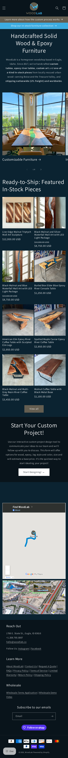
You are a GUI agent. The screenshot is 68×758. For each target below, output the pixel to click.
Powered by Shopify (41, 752)
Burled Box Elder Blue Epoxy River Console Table (49, 287)
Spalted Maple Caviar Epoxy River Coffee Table (49, 341)
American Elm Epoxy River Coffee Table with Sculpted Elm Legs (17, 342)
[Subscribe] (52, 716)
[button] (3, 8)
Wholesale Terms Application (21, 692)
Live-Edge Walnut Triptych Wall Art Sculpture (16, 233)
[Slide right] (40, 169)
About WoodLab (14, 666)
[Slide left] (27, 169)
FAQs (8, 670)
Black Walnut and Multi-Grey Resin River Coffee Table (15, 392)
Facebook (36, 648)
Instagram (23, 648)
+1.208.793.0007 (14, 637)
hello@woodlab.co (16, 641)
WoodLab (29, 752)
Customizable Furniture (19, 159)
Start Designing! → (34, 472)
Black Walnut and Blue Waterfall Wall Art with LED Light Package (17, 288)
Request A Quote (47, 666)
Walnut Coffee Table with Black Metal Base (48, 391)
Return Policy (25, 674)
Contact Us (31, 666)
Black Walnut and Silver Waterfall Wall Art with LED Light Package (49, 234)
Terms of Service (39, 670)
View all (34, 408)
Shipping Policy (42, 674)
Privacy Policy (20, 670)
